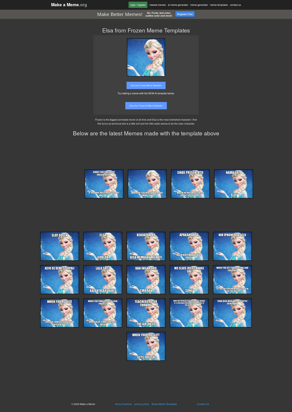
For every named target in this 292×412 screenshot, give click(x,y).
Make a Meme (69, 4)
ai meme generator (178, 5)
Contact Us (203, 404)
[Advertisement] (228, 56)
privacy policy (141, 404)
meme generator (199, 5)
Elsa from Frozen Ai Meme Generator (146, 105)
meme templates (219, 5)
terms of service (123, 404)
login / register (138, 5)
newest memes (157, 5)
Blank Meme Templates (164, 404)
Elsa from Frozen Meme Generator (146, 85)
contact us (235, 5)
